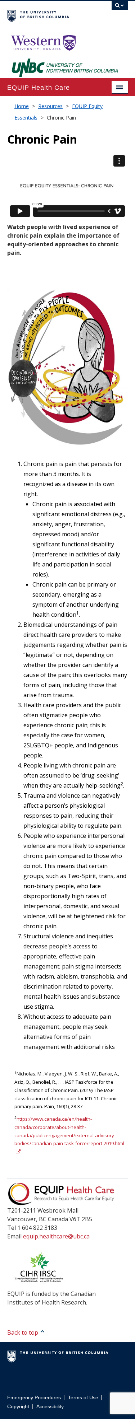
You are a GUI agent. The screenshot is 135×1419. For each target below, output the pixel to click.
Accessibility (50, 1406)
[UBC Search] (120, 9)
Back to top (23, 1332)
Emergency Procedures (34, 1397)
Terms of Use (83, 1397)
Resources (50, 106)
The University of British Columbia (49, 14)
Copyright (18, 1406)
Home (21, 106)
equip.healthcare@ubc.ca (56, 1236)
